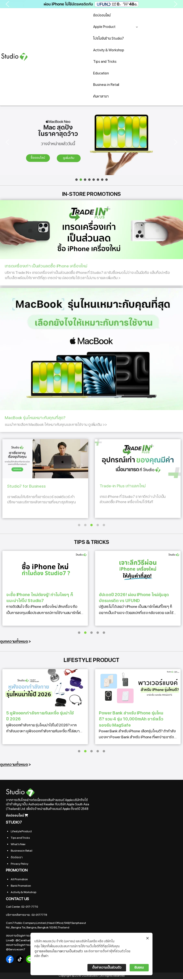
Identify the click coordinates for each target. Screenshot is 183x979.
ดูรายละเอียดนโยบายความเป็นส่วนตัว (59, 951)
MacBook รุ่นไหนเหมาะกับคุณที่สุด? (56, 421)
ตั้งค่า (45, 956)
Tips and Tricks (20, 838)
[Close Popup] (147, 938)
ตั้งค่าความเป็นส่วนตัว (106, 967)
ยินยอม (139, 967)
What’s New (18, 844)
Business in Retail (21, 851)
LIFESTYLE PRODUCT (91, 660)
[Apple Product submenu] (137, 27)
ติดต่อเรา (16, 857)
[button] (91, 4)
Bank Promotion (21, 886)
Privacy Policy (19, 864)
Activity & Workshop (23, 892)
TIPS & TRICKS (91, 542)
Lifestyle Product (21, 831)
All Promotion (19, 879)
